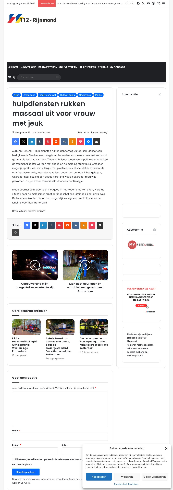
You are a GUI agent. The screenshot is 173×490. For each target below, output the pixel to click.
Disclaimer (133, 484)
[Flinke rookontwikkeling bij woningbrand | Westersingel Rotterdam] (26, 327)
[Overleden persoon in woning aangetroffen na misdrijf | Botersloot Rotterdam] (94, 327)
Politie (98, 95)
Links (104, 67)
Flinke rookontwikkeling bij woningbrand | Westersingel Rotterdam (24, 345)
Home (15, 67)
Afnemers (89, 67)
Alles (16, 95)
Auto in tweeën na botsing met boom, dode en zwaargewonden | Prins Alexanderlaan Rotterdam (58, 346)
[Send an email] (29, 132)
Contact (119, 67)
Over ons (30, 67)
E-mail (16, 445)
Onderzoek (85, 95)
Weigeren (127, 476)
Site (64, 445)
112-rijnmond (21, 132)
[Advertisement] (117, 34)
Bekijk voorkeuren (155, 476)
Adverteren (49, 67)
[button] (166, 448)
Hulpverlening (67, 95)
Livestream (70, 67)
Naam (16, 430)
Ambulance (29, 95)
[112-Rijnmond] (32, 19)
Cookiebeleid (120, 484)
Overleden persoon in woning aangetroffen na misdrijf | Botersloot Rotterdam (94, 343)
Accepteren (99, 476)
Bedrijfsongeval (48, 95)
